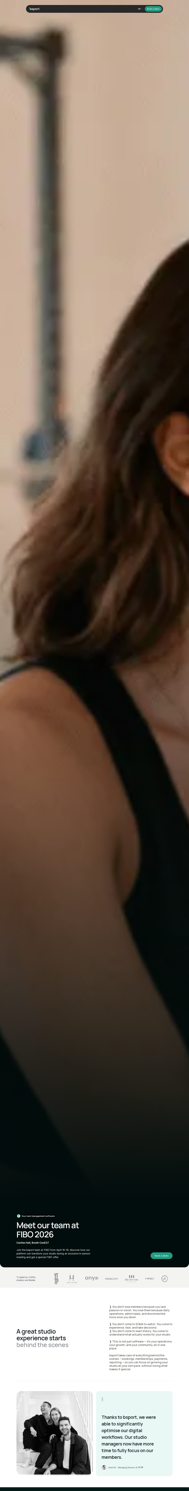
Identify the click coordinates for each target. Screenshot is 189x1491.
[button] (140, 9)
